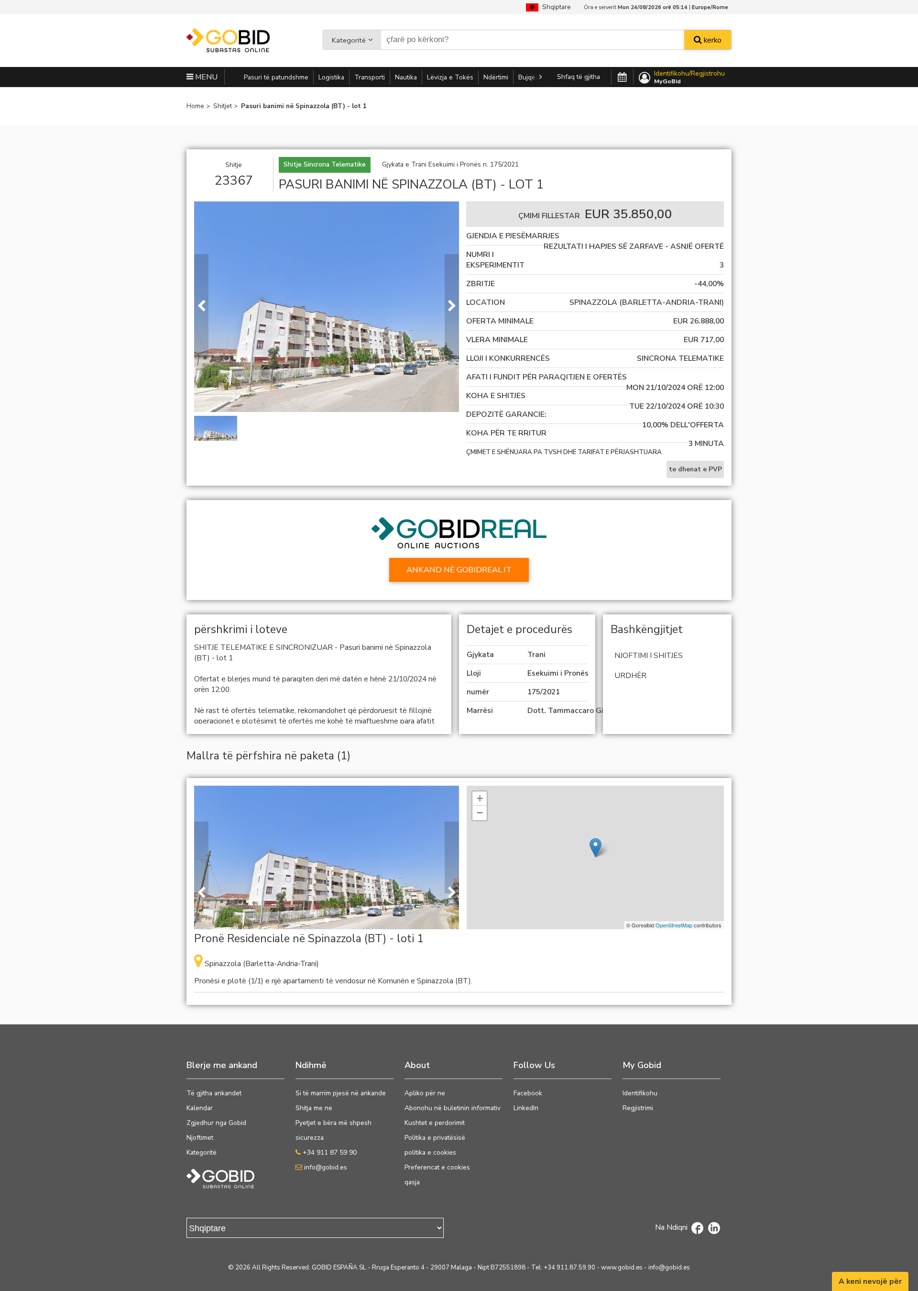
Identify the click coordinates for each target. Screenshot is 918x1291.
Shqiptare (554, 6)
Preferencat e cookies (437, 1167)
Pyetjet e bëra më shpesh (333, 1122)
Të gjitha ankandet (213, 1093)
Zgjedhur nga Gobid (216, 1122)
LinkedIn (526, 1108)
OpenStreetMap (674, 925)
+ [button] (480, 798)
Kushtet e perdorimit (434, 1122)
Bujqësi (529, 77)
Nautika (406, 77)
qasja (412, 1182)
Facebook (528, 1093)
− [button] (480, 813)
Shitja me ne (313, 1108)
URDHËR (630, 675)
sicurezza (309, 1137)
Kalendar (199, 1108)
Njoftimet (199, 1137)
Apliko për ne (424, 1093)
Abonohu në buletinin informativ (452, 1108)
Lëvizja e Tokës (450, 77)
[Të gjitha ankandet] (622, 77)
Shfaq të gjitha (578, 76)
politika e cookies (430, 1152)
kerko (711, 40)
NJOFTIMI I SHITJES (648, 655)
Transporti (369, 77)
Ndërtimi (495, 77)
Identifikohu (640, 1093)
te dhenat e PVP (695, 469)
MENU (205, 77)
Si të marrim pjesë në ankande (340, 1093)
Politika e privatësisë (434, 1137)
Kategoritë (349, 40)
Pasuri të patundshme (276, 77)
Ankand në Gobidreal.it (459, 569)
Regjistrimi (638, 1108)
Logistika (331, 77)
